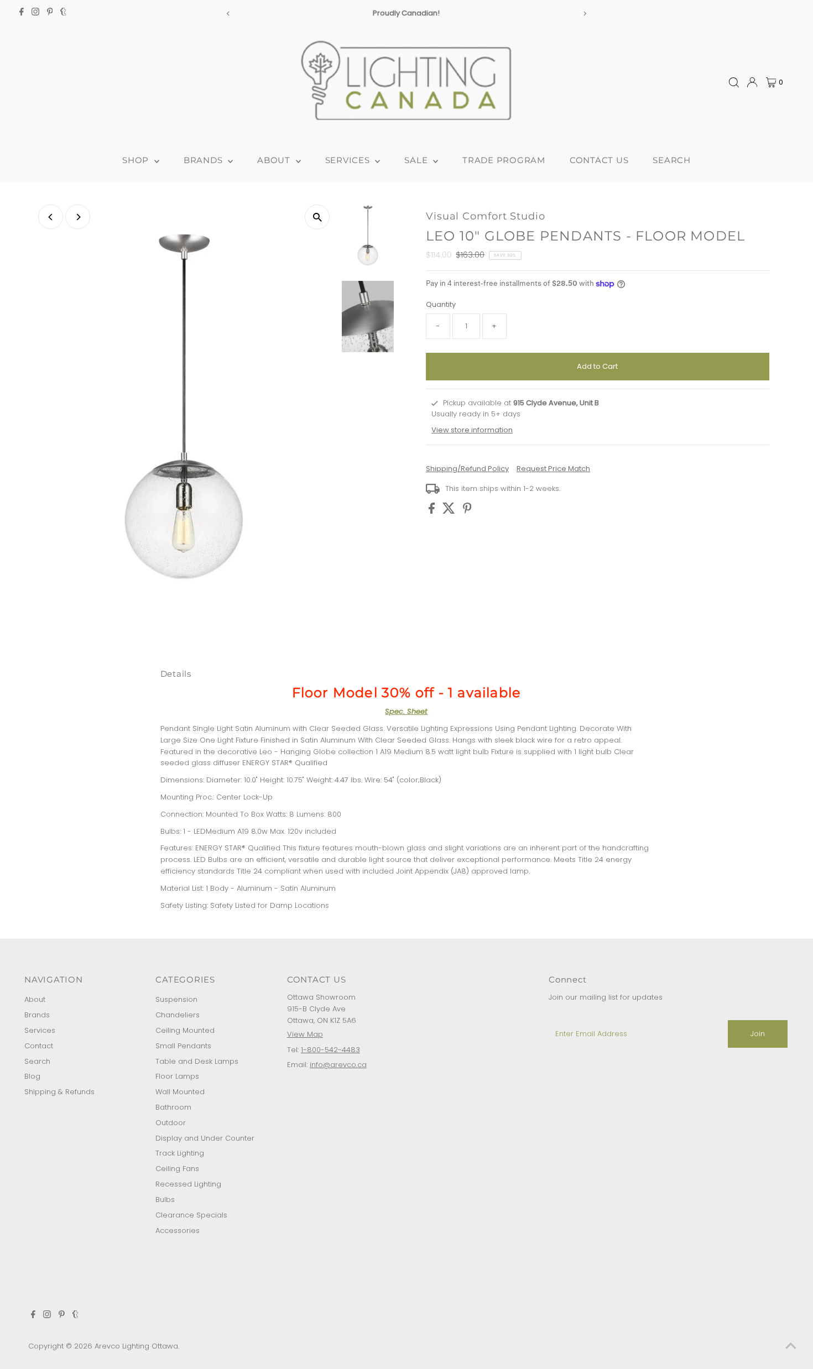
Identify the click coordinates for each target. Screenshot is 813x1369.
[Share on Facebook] (433, 511)
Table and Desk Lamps (196, 1061)
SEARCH (672, 160)
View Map (305, 1034)
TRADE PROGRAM (503, 160)
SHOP (137, 160)
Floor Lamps (177, 1076)
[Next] (584, 13)
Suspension (176, 999)
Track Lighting (179, 1153)
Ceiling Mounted (185, 1030)
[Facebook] (22, 13)
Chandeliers (177, 1015)
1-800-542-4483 (330, 1049)
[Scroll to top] (791, 1347)
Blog (32, 1076)
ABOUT (275, 160)
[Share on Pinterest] (467, 511)
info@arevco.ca (338, 1064)
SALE (417, 160)
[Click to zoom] (317, 217)
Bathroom (173, 1107)
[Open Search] (734, 82)
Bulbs (165, 1199)
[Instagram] (35, 13)
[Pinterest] (50, 13)
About (34, 999)
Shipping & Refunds (59, 1091)
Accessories (177, 1230)
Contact (38, 1046)
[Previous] (228, 13)
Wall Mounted (180, 1091)
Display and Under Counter (204, 1138)
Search (37, 1061)
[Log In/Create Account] (752, 82)
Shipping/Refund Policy (467, 468)
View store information (472, 430)
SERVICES (349, 160)
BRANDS (204, 160)
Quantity (441, 304)
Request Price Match (553, 468)
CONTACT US (599, 160)
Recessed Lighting (188, 1184)
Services (39, 1030)
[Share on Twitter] (449, 511)
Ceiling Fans (177, 1168)
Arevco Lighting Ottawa (136, 1346)
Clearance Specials (191, 1215)
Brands (37, 1015)
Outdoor (170, 1122)
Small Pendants (183, 1046)
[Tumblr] (63, 13)
